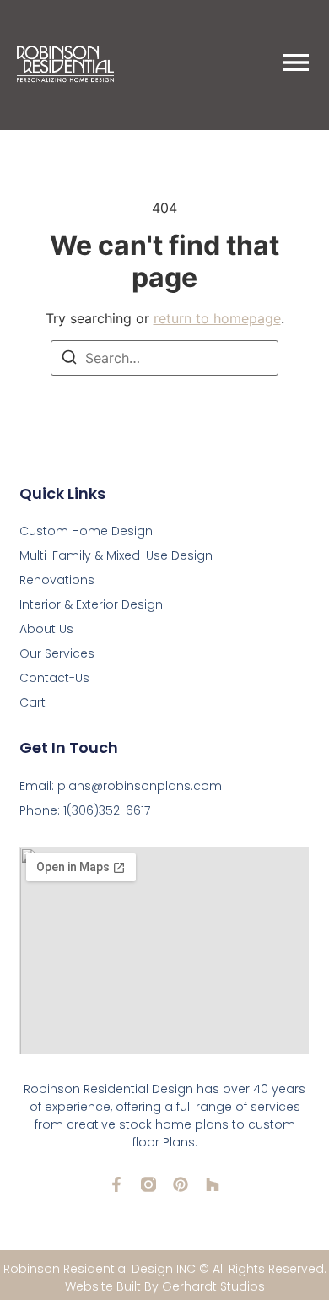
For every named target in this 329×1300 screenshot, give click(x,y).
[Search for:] (164, 358)
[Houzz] (212, 1184)
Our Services (56, 653)
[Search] (69, 359)
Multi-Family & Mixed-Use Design (116, 555)
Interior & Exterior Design (91, 604)
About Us (46, 628)
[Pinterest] (180, 1184)
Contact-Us (54, 677)
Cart (32, 702)
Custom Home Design (86, 531)
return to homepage (217, 318)
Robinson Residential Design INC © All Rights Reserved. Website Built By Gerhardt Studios (164, 1277)
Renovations (56, 579)
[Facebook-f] (116, 1184)
